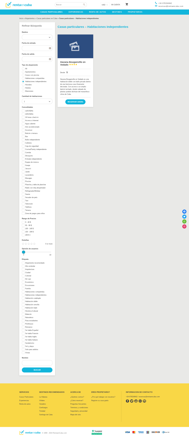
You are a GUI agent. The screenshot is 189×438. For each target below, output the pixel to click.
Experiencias (24, 400)
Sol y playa (29, 346)
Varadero (42, 404)
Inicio (21, 18)
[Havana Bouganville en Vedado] (75, 46)
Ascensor (28, 130)
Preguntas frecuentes (78, 404)
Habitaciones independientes (36, 81)
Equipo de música (32, 162)
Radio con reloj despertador (35, 188)
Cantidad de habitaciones (32, 96)
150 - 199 (29, 232)
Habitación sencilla (32, 305)
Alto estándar (30, 266)
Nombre (25, 358)
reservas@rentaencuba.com (170, 6)
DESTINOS (117, 12)
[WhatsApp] (184, 221)
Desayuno (29, 156)
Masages (28, 178)
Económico (29, 282)
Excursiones (29, 285)
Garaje (27, 165)
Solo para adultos (31, 349)
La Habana (43, 397)
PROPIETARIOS (135, 12)
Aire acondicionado (32, 127)
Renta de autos (25, 404)
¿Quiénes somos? (77, 397)
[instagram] (144, 401)
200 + (28, 235)
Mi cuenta (115, 5)
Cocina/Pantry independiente (36, 149)
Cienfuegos (43, 408)
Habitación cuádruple (33, 298)
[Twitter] (184, 217)
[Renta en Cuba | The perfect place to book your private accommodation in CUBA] (29, 434)
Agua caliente (30, 124)
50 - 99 (28, 225)
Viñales (42, 400)
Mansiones (29, 91)
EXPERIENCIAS (76, 12)
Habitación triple (31, 308)
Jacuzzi (28, 169)
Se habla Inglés (31, 337)
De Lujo (28, 279)
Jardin (27, 172)
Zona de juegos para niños (35, 213)
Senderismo (29, 343)
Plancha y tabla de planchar (35, 185)
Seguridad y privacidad (78, 411)
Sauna (27, 194)
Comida (28, 152)
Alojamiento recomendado (34, 263)
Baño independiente (32, 140)
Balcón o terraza (31, 133)
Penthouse (29, 324)
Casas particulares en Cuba (47, 18)
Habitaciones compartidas (34, 78)
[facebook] (127, 401)
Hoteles (28, 88)
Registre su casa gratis (100, 400)
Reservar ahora (75, 102)
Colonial (28, 276)
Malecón (28, 314)
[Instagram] (184, 226)
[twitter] (131, 401)
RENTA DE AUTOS (97, 12)
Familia (28, 289)
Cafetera (28, 143)
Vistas (27, 353)
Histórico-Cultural (31, 311)
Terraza (28, 210)
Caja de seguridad (32, 146)
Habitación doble (31, 301)
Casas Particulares (26, 397)
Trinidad (42, 411)
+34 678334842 (165, 3)
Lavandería (29, 175)
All (26, 69)
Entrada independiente (33, 159)
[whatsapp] (140, 401)
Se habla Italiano (31, 340)
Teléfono (28, 207)
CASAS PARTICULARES (51, 12)
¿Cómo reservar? (76, 400)
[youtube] (136, 401)
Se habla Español (31, 330)
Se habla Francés (31, 333)
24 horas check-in (31, 117)
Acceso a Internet (31, 120)
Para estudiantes (31, 321)
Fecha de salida (28, 54)
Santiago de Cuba (45, 415)
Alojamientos (30, 18)
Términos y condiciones (79, 408)
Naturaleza (29, 317)
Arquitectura (29, 269)
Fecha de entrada (28, 43)
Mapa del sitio (75, 415)
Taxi (26, 201)
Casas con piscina (32, 75)
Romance (28, 327)
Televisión (29, 204)
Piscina (28, 181)
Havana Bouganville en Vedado (72, 63)
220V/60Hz (29, 114)
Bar (26, 136)
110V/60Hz (29, 111)
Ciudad (27, 272)
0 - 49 (28, 222)
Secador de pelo (31, 197)
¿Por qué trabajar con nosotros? (103, 397)
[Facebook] (184, 212)
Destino (25, 32)
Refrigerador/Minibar (32, 191)
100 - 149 (29, 229)
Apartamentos (30, 72)
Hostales (28, 85)
